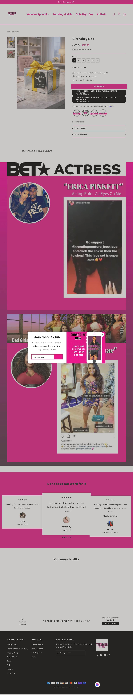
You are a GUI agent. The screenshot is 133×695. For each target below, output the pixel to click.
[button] (97, 685)
